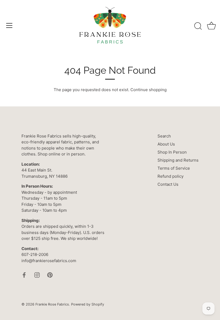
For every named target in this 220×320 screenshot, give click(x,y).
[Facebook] (24, 274)
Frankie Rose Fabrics (52, 304)
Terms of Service (173, 168)
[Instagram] (37, 274)
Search (164, 136)
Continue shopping (148, 89)
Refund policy (170, 176)
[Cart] (211, 26)
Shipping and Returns (178, 160)
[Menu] (9, 25)
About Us (166, 144)
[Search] (198, 26)
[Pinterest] (50, 274)
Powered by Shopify (87, 304)
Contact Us (167, 184)
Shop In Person (172, 152)
